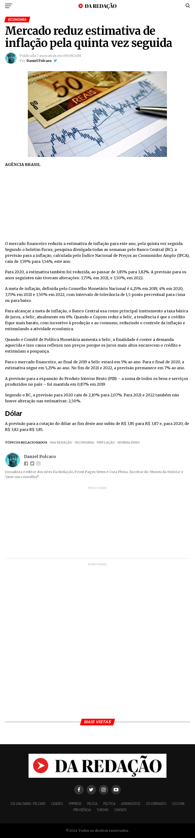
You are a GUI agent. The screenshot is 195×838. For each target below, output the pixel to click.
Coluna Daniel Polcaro (27, 803)
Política (109, 803)
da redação (61, 442)
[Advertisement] (97, 205)
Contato (120, 810)
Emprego (75, 803)
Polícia (92, 803)
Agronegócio (130, 803)
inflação (106, 442)
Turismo (102, 810)
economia (85, 442)
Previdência (82, 810)
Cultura (178, 803)
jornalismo (129, 442)
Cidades (57, 803)
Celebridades (156, 803)
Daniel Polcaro (39, 61)
